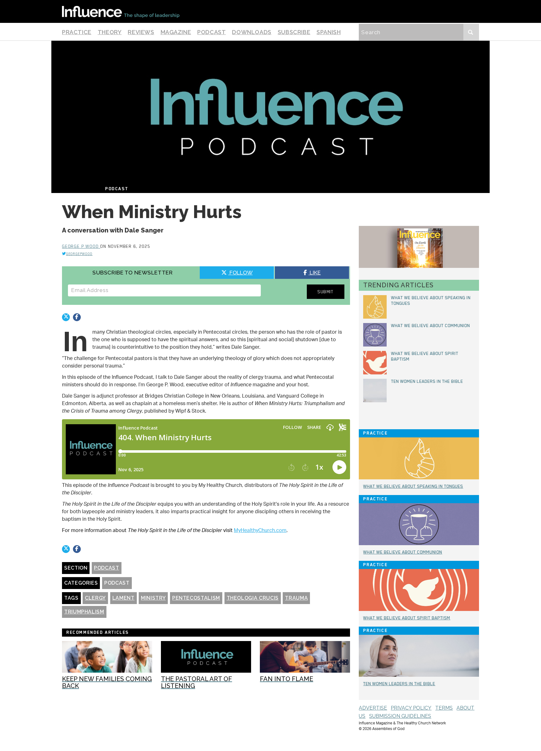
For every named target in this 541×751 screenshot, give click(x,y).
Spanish (329, 32)
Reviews (141, 32)
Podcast (211, 32)
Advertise (373, 708)
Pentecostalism (196, 598)
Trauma (296, 598)
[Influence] (120, 11)
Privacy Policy (411, 708)
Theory (110, 32)
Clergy (95, 598)
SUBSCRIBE (294, 32)
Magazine (176, 32)
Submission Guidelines (400, 716)
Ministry (153, 598)
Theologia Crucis (253, 598)
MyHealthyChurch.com (260, 531)
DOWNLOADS (251, 32)
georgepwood (79, 254)
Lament (123, 598)
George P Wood (81, 246)
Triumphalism (84, 612)
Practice (76, 32)
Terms (444, 708)
